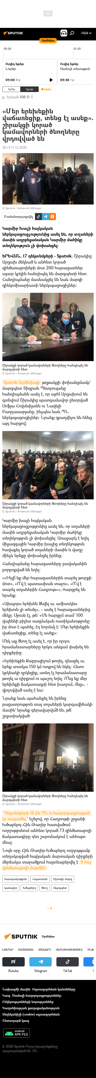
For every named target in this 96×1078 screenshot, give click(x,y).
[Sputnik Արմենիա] (14, 35)
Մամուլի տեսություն (75, 68)
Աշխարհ (44, 950)
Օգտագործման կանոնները (53, 989)
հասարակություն (15, 879)
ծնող (44, 888)
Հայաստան (40, 879)
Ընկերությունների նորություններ (28, 1001)
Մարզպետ (60, 888)
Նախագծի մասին (16, 989)
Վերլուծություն (69, 950)
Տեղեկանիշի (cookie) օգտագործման (31, 1014)
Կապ (6, 995)
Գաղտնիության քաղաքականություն (30, 1008)
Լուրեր (11, 68)
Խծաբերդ (29, 888)
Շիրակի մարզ (62, 879)
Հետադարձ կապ (15, 1020)
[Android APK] (16, 1033)
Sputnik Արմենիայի (21, 382)
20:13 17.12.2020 (14, 147)
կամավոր (10, 888)
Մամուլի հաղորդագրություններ (36, 995)
